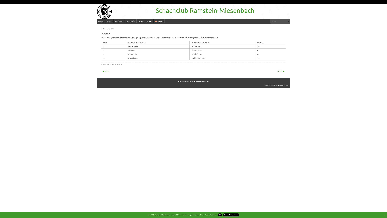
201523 (106, 71)
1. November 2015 (109, 29)
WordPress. (284, 85)
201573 (280, 71)
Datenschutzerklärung (231, 215)
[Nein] (384, 215)
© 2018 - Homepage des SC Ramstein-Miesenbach (193, 81)
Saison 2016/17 (117, 65)
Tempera (277, 85)
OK (220, 215)
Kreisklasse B (107, 65)
